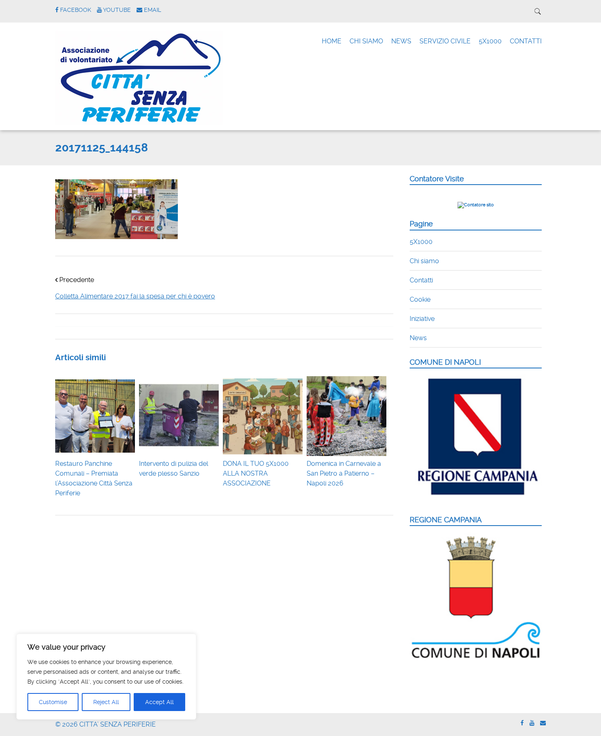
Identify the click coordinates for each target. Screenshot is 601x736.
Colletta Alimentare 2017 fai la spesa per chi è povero (135, 296)
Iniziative (422, 319)
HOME (331, 41)
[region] (106, 677)
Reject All (106, 702)
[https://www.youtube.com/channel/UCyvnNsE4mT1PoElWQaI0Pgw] (531, 723)
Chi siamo (424, 261)
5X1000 (490, 41)
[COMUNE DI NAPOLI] (476, 500)
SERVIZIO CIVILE (445, 41)
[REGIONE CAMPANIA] (476, 659)
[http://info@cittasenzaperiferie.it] (543, 723)
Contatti (421, 280)
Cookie (420, 299)
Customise (53, 702)
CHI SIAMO (366, 41)
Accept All (159, 702)
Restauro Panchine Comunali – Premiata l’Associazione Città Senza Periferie (93, 478)
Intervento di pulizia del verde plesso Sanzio (173, 468)
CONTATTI (526, 41)
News (418, 338)
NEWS (401, 41)
